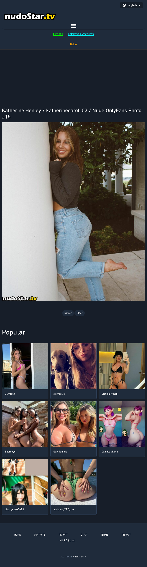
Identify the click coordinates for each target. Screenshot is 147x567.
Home (17, 534)
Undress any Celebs (81, 34)
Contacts (39, 534)
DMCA (73, 44)
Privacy (126, 534)
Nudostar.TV (79, 556)
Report (63, 534)
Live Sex (58, 34)
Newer (68, 313)
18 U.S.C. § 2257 (66, 540)
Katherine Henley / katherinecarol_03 (44, 110)
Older (79, 313)
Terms (104, 534)
